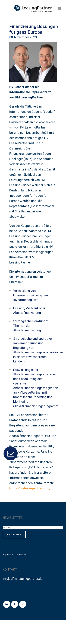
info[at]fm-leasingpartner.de (22, 578)
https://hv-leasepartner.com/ (30, 488)
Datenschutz (22, 554)
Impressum (8, 554)
